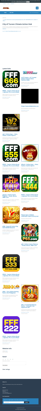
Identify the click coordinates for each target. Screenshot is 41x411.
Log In (8, 3)
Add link (11, 12)
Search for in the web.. (11, 31)
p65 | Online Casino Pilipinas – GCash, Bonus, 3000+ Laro (29, 244)
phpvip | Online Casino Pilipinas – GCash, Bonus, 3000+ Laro (9, 196)
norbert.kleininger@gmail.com (7, 393)
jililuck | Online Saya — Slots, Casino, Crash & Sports (29, 165)
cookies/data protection (21, 1)
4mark (23, 407)
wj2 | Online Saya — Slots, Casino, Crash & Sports (10, 134)
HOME (5, 12)
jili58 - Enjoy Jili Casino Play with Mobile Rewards (10, 227)
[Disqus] (20, 53)
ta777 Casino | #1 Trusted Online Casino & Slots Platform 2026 (28, 79)
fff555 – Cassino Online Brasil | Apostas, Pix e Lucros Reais (10, 165)
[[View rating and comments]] (6, 97)
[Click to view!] (20, 36)
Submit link (12, 3)
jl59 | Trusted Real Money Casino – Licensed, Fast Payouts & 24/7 (28, 306)
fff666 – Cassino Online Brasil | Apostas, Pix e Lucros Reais (10, 91)
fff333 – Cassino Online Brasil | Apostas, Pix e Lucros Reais (10, 275)
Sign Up (4, 3)
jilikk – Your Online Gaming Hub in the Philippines (10, 292)
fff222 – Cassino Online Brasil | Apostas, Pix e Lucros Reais (10, 337)
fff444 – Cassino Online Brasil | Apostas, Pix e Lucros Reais (29, 195)
